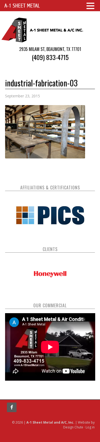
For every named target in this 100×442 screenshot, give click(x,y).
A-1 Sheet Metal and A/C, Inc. (42, 30)
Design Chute (73, 427)
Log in (90, 427)
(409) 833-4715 (50, 57)
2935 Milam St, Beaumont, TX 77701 (50, 49)
